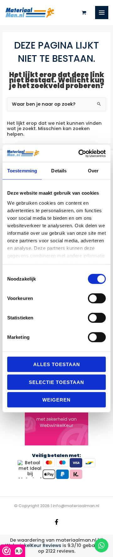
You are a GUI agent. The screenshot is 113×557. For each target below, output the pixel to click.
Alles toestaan (56, 364)
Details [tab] (59, 170)
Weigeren (56, 399)
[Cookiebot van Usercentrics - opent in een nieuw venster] (80, 153)
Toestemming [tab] (22, 170)
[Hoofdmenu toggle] (101, 12)
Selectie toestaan (56, 382)
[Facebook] (56, 522)
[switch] (97, 298)
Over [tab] (93, 170)
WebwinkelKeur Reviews (33, 545)
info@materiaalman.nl (76, 505)
